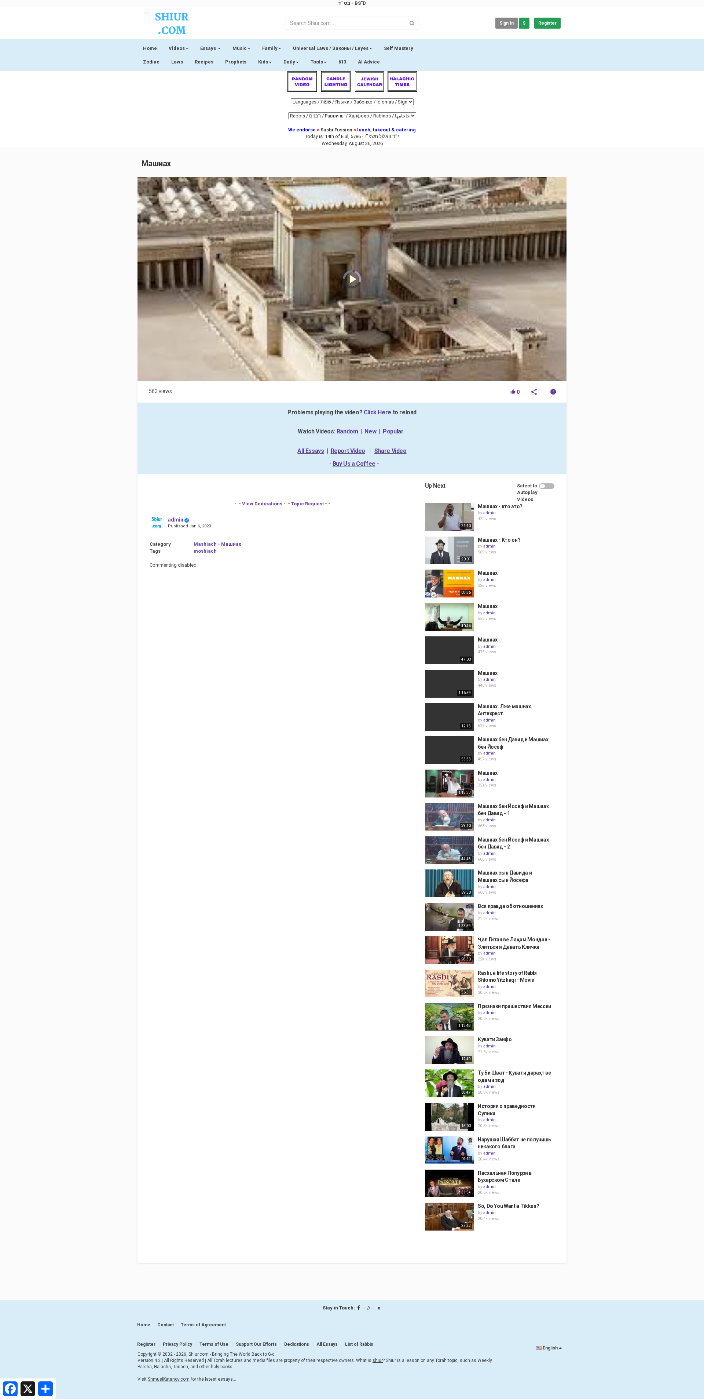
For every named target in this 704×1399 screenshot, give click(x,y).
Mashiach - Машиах (217, 544)
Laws (177, 62)
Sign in (506, 23)
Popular (393, 431)
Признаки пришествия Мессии (514, 1006)
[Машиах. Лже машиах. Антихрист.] (449, 717)
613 (342, 62)
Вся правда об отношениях (510, 906)
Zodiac (151, 62)
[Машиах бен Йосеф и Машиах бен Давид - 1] (449, 817)
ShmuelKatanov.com (169, 1379)
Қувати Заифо (495, 1039)
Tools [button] (317, 62)
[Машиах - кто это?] (449, 517)
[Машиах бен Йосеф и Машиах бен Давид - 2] (449, 850)
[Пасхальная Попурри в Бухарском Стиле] (449, 1184)
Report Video (348, 450)
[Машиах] (449, 583)
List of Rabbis (359, 1344)
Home (150, 48)
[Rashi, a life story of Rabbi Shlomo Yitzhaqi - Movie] (449, 984)
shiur (378, 1360)
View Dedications (262, 503)
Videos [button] (177, 48)
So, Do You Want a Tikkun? (508, 1206)
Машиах (488, 573)
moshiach (205, 551)
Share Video (390, 450)
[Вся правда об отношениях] (449, 917)
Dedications (296, 1344)
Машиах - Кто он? (499, 540)
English (550, 1348)
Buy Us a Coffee (354, 463)
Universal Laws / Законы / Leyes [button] (330, 48)
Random (347, 431)
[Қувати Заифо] (449, 1050)
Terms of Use (213, 1344)
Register (547, 23)
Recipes (204, 62)
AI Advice (369, 62)
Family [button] (270, 48)
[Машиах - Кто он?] (449, 550)
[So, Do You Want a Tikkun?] (449, 1217)
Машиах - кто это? (500, 506)
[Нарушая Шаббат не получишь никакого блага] (449, 1150)
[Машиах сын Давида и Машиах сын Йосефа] (449, 883)
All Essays (310, 450)
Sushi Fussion (336, 129)
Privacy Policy (177, 1344)
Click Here (377, 412)
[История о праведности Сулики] (449, 1117)
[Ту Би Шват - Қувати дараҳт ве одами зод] (449, 1083)
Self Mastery (398, 48)
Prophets (235, 62)
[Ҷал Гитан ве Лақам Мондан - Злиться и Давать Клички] (449, 950)
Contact (165, 1324)
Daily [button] (289, 62)
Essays (208, 48)
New (370, 431)
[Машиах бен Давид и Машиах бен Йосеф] (449, 750)
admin (175, 520)
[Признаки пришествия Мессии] (449, 1017)
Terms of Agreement (203, 1324)
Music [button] (239, 48)
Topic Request (307, 503)
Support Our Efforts (256, 1344)
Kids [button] (263, 62)
